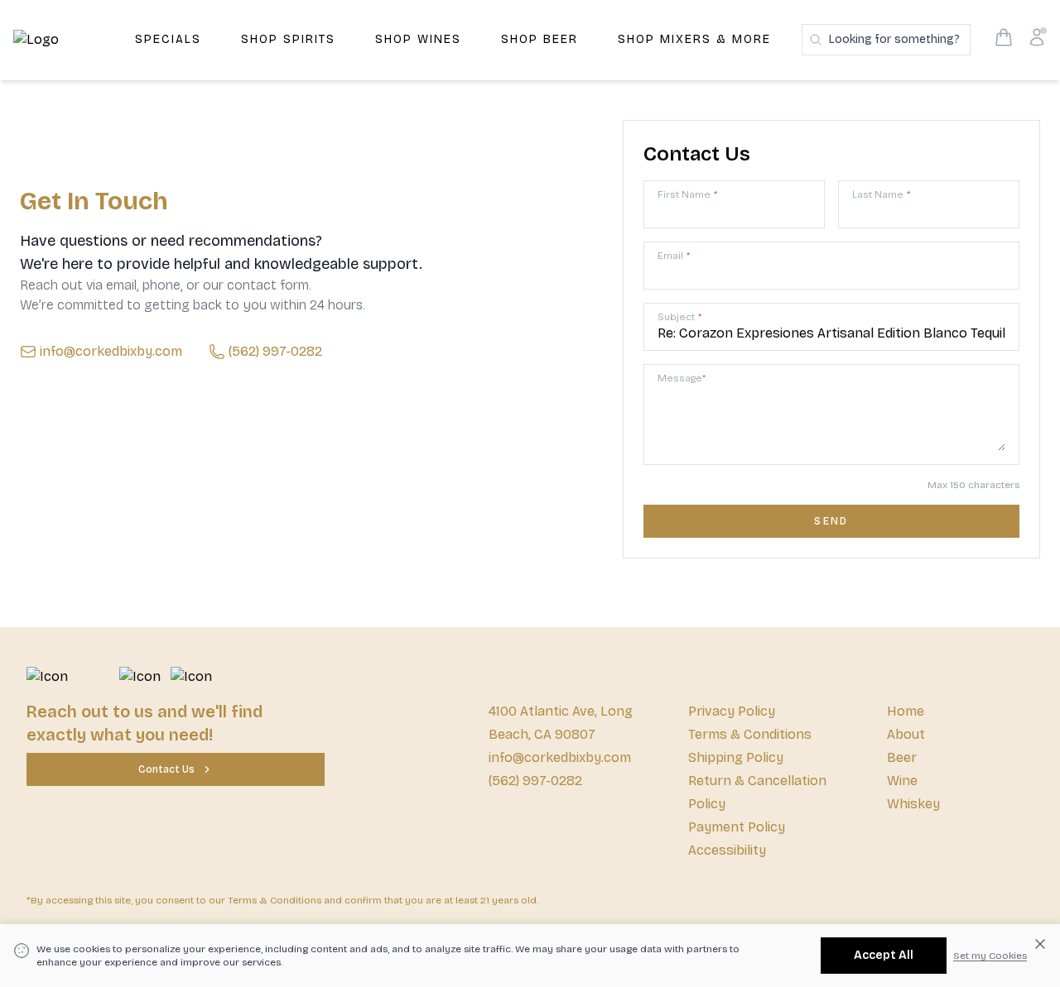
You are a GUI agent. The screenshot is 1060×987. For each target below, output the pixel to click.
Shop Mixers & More (694, 39)
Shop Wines (418, 39)
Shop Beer (539, 39)
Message (682, 378)
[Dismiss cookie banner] (1040, 944)
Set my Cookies (990, 955)
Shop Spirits (288, 39)
